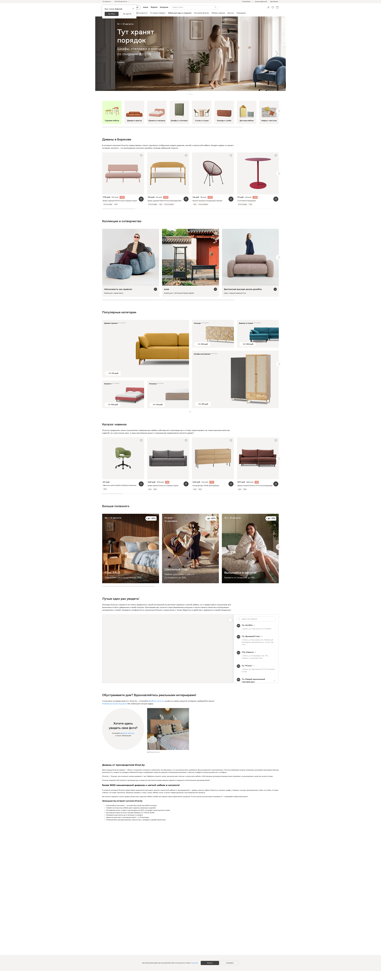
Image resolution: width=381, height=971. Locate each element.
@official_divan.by (156, 701)
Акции (145, 7)
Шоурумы (164, 7)
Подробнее (194, 963)
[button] (268, 7)
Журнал (154, 7)
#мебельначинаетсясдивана (114, 704)
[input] (194, 7)
